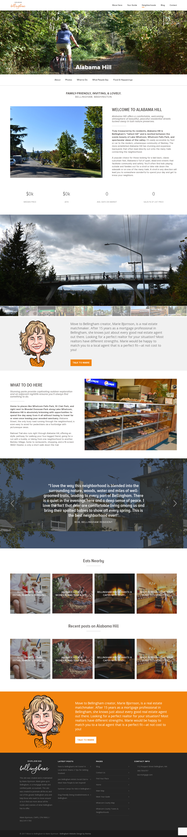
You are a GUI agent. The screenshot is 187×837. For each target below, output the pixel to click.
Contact (173, 5)
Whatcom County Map (105, 803)
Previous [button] (12, 503)
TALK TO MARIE (81, 363)
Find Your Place (102, 778)
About (57, 80)
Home (98, 784)
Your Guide (132, 5)
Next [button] (175, 503)
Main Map (100, 791)
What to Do (82, 80)
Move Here (117, 5)
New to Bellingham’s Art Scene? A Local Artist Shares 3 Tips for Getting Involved (73, 769)
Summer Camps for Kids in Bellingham (74, 788)
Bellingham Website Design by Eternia (75, 833)
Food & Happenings (123, 80)
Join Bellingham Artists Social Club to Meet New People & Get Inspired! (73, 781)
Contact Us (100, 772)
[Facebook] (164, 833)
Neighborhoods (149, 5)
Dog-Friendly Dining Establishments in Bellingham (73, 796)
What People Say (100, 80)
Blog (163, 5)
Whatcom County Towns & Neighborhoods (107, 810)
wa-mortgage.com (145, 775)
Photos (68, 80)
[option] (93, 260)
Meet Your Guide (103, 796)
